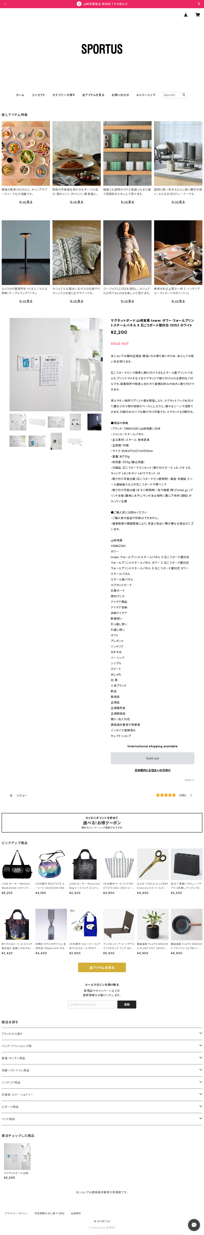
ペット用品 (8, 1119)
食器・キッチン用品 (13, 1058)
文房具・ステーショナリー (17, 1094)
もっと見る (25, 202)
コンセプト (38, 95)
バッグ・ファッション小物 (17, 1046)
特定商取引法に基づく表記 (50, 1213)
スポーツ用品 (10, 1106)
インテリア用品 (11, 1082)
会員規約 (76, 1213)
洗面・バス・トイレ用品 (15, 1070)
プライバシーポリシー (16, 1213)
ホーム (20, 95)
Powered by (97, 1227)
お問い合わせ (120, 95)
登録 (127, 1004)
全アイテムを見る (93, 95)
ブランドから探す (12, 1033)
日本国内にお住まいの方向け (153, 770)
